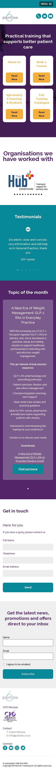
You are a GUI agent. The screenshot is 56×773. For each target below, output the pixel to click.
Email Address (11, 566)
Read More (14, 77)
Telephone (9, 553)
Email (6, 650)
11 (41, 194)
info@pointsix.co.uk (19, 735)
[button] (46, 3)
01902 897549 (17, 732)
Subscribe (28, 674)
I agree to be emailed (18, 664)
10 (38, 194)
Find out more (28, 469)
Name (6, 637)
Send (28, 587)
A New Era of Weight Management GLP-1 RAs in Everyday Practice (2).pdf (30, 457)
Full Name (8, 540)
